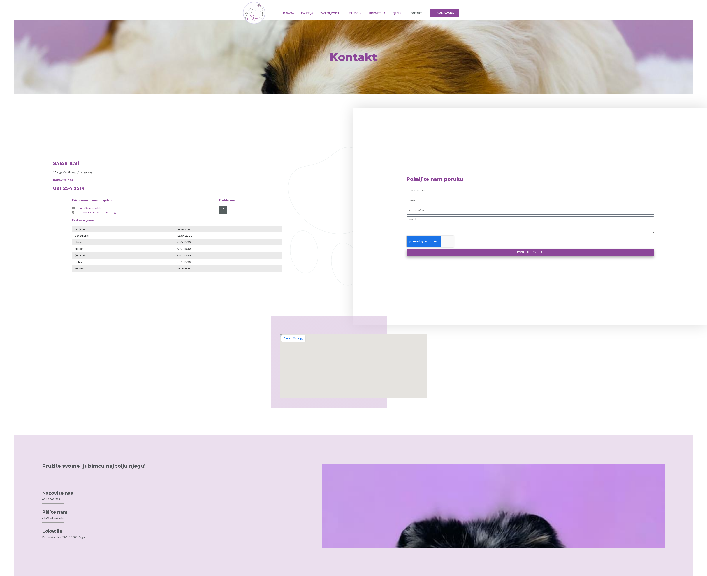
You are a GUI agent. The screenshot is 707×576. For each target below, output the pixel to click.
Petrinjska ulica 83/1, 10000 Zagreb (64, 537)
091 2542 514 (51, 499)
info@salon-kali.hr (53, 518)
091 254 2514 (69, 188)
